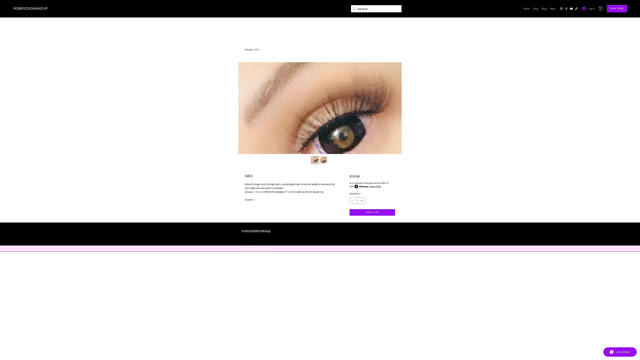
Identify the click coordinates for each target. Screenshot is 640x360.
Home (248, 49)
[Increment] (362, 201)
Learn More (375, 186)
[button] (600, 8)
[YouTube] (571, 8)
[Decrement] (352, 201)
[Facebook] (566, 8)
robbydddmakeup (256, 231)
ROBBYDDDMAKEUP (30, 8)
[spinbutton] (357, 201)
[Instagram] (561, 8)
